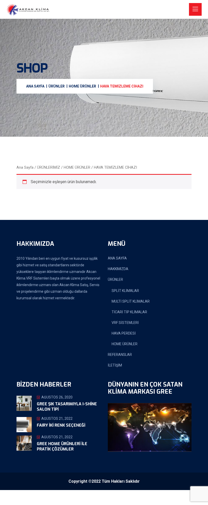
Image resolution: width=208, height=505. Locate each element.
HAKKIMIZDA (118, 269)
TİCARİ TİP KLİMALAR (129, 312)
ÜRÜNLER (115, 279)
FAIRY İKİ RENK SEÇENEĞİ (61, 425)
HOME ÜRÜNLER (77, 167)
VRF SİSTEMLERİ (125, 323)
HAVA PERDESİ (124, 333)
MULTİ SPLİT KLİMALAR (131, 301)
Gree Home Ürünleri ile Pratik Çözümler (62, 446)
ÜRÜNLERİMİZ (48, 167)
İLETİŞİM (115, 365)
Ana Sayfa (24, 167)
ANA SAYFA (117, 258)
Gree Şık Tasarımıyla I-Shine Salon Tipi (67, 406)
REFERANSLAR (120, 355)
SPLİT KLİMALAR (125, 291)
